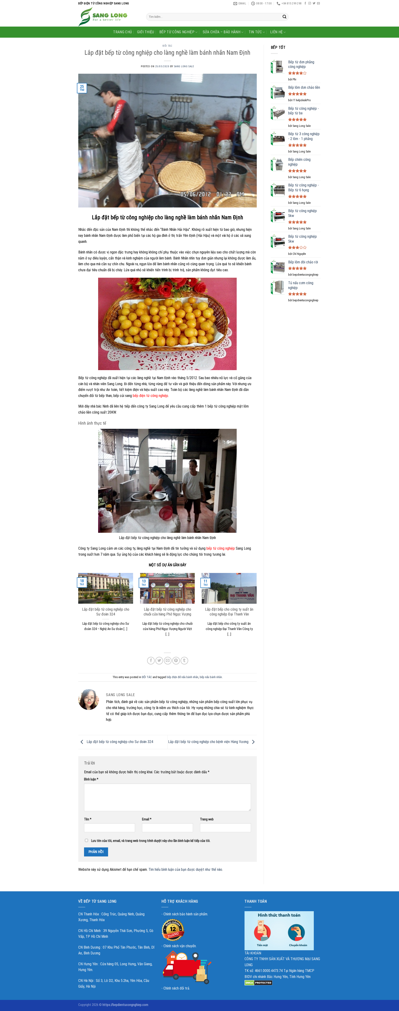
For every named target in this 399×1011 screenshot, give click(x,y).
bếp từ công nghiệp (220, 548)
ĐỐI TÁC (167, 45)
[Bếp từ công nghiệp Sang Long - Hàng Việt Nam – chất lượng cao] (108, 17)
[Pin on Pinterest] (176, 660)
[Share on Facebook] (151, 660)
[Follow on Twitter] (314, 3)
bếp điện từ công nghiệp (150, 395)
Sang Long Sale (184, 66)
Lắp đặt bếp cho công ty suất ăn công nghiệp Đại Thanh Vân (229, 612)
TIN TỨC (255, 32)
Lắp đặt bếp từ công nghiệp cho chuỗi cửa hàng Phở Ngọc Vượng (167, 612)
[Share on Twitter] (159, 660)
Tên (87, 819)
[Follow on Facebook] (305, 3)
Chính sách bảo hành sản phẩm (185, 914)
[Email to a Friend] (168, 660)
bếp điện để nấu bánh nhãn (182, 677)
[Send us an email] (318, 3)
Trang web (207, 819)
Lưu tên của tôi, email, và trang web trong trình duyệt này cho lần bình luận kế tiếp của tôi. (150, 841)
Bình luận (91, 779)
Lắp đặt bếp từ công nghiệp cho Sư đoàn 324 (105, 612)
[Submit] (284, 17)
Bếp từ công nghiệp (176, 32)
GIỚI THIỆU (145, 32)
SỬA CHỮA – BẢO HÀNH (221, 32)
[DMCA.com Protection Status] (258, 983)
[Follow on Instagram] (309, 3)
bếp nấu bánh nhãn (211, 677)
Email (146, 819)
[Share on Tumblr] (184, 660)
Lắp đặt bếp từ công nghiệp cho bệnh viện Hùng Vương (208, 742)
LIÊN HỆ (276, 32)
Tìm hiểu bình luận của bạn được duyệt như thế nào (185, 869)
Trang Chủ (122, 32)
